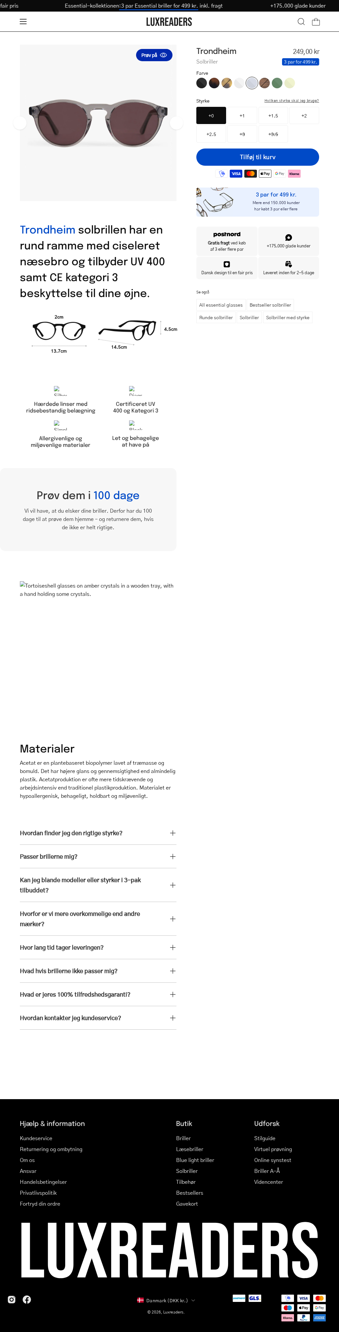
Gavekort (187, 1203)
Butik (184, 1123)
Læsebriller (189, 1149)
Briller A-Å (267, 1171)
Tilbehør (186, 1181)
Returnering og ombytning (51, 1149)
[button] (301, 21)
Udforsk (267, 1123)
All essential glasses (221, 304)
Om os (27, 1160)
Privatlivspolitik (38, 1192)
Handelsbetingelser (43, 1181)
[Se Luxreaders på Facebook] (27, 1300)
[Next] (176, 123)
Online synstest (272, 1160)
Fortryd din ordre (40, 1203)
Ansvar (28, 1171)
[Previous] (19, 123)
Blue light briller (195, 1160)
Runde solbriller (216, 317)
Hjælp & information (52, 1123)
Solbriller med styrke (288, 317)
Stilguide (264, 1138)
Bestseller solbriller (270, 304)
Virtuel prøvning (273, 1149)
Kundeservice (36, 1138)
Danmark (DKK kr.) (167, 1300)
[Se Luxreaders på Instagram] (12, 1300)
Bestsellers (189, 1192)
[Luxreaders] (169, 21)
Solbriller (249, 317)
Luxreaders (173, 1312)
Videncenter (268, 1181)
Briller (183, 1138)
